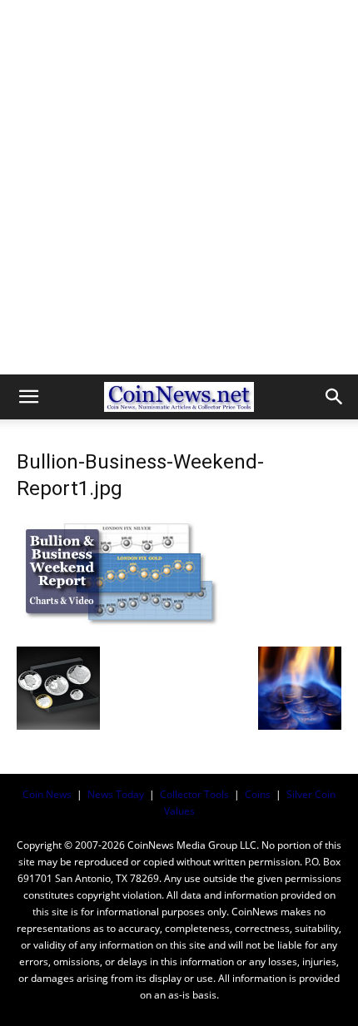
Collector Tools (194, 794)
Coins (258, 794)
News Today (115, 794)
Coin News (47, 794)
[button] (28, 396)
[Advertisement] (179, 187)
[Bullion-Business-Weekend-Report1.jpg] (121, 629)
